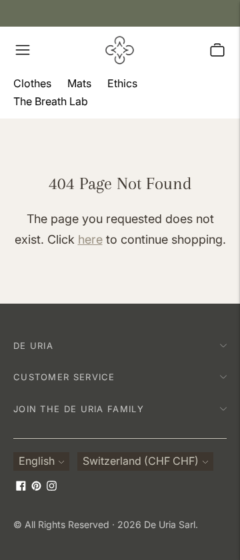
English (37, 460)
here (90, 239)
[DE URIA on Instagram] (52, 486)
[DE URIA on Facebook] (21, 486)
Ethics (122, 83)
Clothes (32, 83)
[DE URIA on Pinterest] (36, 486)
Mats (79, 83)
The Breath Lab (50, 101)
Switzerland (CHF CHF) (141, 460)
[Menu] (22, 50)
